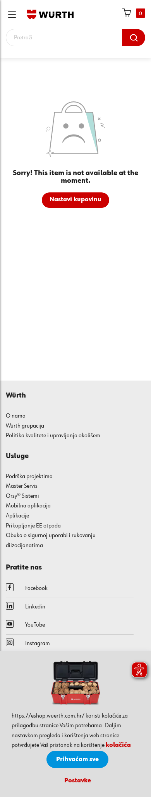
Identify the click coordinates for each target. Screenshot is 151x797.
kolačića (118, 745)
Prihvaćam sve (77, 760)
